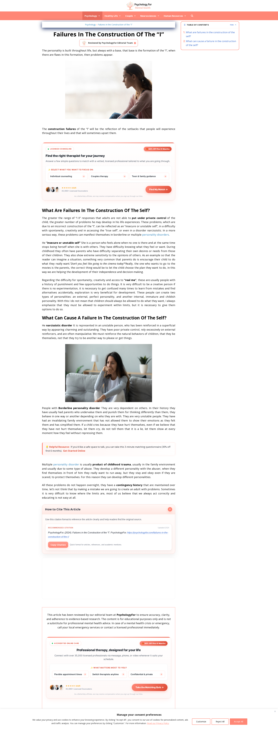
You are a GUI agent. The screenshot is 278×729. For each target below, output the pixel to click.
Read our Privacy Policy (158, 723)
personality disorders (155, 234)
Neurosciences (148, 15)
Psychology (91, 15)
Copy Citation (58, 544)
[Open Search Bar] (191, 15)
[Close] (275, 711)
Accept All (238, 721)
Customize (201, 721)
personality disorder (66, 464)
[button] (210, 25)
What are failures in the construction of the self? (210, 34)
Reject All (220, 721)
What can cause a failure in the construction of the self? (211, 43)
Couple (129, 15)
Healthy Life (111, 15)
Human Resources (173, 15)
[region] (139, 719)
